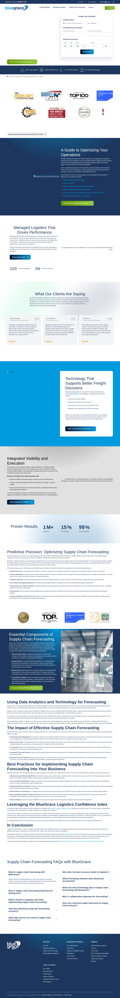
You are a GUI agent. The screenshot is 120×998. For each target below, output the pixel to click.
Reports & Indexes (72, 958)
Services (45, 945)
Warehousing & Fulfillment (50, 953)
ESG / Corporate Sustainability (100, 953)
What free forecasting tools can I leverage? (77, 196)
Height (77, 42)
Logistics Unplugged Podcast (75, 950)
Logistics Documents (97, 958)
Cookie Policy (68, 995)
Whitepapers (70, 953)
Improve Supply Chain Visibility (19, 502)
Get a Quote (109, 8)
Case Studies (71, 956)
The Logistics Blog (72, 945)
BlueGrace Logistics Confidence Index (60, 808)
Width (70, 42)
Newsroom (70, 948)
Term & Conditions (46, 995)
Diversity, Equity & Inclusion (99, 956)
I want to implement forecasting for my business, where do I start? (84, 192)
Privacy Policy (58, 995)
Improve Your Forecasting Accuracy (21, 61)
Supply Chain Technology (77, 7)
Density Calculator (48, 976)
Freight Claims (47, 974)
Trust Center (94, 950)
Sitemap (93, 961)
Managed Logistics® (59, 7)
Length (65, 42)
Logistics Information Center (51, 979)
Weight (93, 42)
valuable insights (69, 834)
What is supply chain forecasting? (74, 180)
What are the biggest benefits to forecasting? (77, 189)
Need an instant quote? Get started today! (25, 688)
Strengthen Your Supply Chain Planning (76, 203)
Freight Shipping (45, 7)
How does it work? (69, 183)
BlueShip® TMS (47, 971)
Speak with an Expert (19, 257)
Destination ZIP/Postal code (95, 31)
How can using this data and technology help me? (79, 186)
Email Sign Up (47, 981)
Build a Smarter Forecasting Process (79, 428)
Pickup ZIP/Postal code (69, 31)
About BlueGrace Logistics (98, 945)
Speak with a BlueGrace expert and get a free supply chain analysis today (82, 841)
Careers (90, 7)
